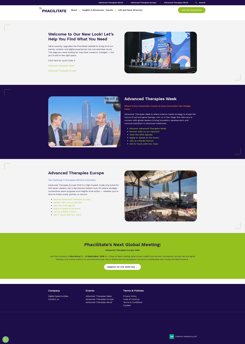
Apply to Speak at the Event (144, 137)
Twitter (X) (194, 324)
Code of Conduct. (67, 328)
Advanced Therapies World (111, 3)
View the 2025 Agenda (141, 134)
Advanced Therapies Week (176, 3)
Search (202, 3)
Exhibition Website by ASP (186, 336)
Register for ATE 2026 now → (122, 267)
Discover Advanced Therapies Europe (71, 199)
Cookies (127, 305)
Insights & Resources (93, 10)
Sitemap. (103, 328)
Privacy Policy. (54, 328)
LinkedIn (187, 324)
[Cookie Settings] (5, 339)
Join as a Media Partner (142, 141)
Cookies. (95, 328)
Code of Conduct (131, 299)
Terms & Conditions (132, 302)
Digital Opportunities (58, 296)
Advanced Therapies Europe (143, 3)
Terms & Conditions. (83, 328)
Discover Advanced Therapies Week (148, 128)
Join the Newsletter (191, 10)
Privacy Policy (130, 296)
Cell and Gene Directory (130, 10)
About (74, 10)
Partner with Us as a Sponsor (145, 131)
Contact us (53, 299)
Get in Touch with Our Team (144, 144)
